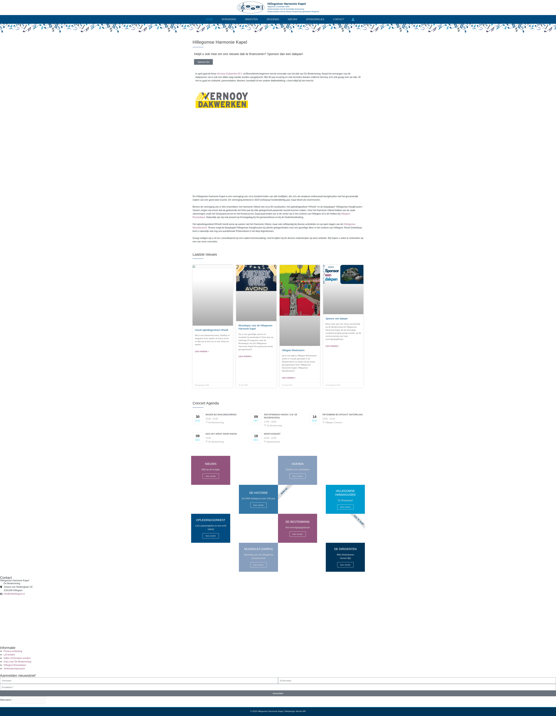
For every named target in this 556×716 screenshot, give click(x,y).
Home (209, 19)
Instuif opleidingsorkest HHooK (211, 330)
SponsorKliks (315, 19)
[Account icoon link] (353, 19)
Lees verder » (202, 352)
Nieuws (292, 19)
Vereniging (229, 19)
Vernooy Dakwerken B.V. (230, 73)
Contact (338, 19)
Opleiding (273, 19)
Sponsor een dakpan (336, 318)
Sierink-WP (301, 711)
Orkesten (251, 19)
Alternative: (6, 700)
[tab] (260, 153)
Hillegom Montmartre (293, 350)
